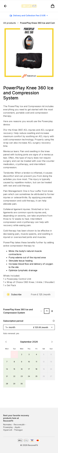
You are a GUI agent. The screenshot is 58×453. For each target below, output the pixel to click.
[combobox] (29, 327)
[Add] (52, 311)
